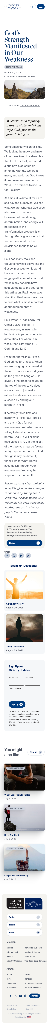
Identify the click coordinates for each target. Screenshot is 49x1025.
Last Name (30, 677)
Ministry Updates (14, 960)
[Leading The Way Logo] (13, 6)
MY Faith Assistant (32, 987)
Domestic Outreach (33, 947)
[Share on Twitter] (14, 555)
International (12, 952)
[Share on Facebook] (7, 555)
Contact (28, 978)
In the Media (12, 987)
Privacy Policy (12, 1006)
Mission (10, 947)
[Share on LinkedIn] (21, 555)
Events (10, 956)
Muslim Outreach (32, 952)
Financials (11, 983)
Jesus (27, 974)
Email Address (15, 689)
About (9, 974)
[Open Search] (33, 6)
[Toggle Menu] (41, 6)
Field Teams (29, 956)
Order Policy (11, 1009)
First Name (13, 677)
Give (9, 978)
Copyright (29, 1009)
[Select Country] (30, 1017)
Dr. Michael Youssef (33, 983)
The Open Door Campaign (36, 960)
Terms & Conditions (33, 1006)
